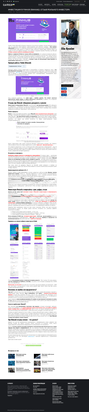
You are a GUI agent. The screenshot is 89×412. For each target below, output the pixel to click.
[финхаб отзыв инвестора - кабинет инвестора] (38, 232)
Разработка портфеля (56, 390)
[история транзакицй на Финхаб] (50, 251)
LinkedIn (63, 88)
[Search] (84, 1)
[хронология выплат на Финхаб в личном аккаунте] (38, 251)
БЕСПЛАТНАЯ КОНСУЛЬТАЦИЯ (66, 85)
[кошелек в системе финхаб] (14, 251)
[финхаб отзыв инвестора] (50, 232)
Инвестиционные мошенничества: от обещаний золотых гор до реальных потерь (23, 369)
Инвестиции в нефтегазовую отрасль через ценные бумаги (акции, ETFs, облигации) (48, 369)
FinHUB (27, 345)
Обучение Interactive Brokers (57, 402)
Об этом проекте (36, 386)
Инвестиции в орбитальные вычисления (48, 355)
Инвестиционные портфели (73, 391)
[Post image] (11, 356)
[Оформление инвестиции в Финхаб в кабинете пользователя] (26, 270)
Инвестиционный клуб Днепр (39, 393)
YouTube (63, 91)
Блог (10, 19)
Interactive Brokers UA (72, 389)
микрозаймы (32, 345)
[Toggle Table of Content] (23, 66)
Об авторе (35, 387)
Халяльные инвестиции (56, 396)
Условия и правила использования (39, 389)
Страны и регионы (71, 395)
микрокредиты (38, 345)
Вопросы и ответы (71, 388)
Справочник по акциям (72, 386)
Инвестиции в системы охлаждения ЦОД (21, 355)
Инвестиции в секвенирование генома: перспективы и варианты (23, 361)
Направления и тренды (72, 392)
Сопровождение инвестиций (57, 389)
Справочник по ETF (71, 387)
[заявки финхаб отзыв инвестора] (26, 251)
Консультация (55, 386)
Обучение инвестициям (56, 401)
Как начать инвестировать (73, 396)
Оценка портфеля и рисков (57, 393)
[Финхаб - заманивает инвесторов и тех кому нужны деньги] (14, 232)
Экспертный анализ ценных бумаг (57, 394)
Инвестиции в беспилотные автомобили (48, 361)
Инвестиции (11, 21)
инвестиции (31, 336)
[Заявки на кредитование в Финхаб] (14, 270)
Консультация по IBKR (56, 387)
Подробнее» (10, 395)
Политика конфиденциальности (39, 390)
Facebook (63, 94)
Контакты (35, 392)
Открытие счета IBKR (56, 388)
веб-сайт (18, 72)
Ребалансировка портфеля (57, 392)
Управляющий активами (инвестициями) (57, 399)
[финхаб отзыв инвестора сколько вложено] (26, 232)
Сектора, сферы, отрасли (72, 393)
